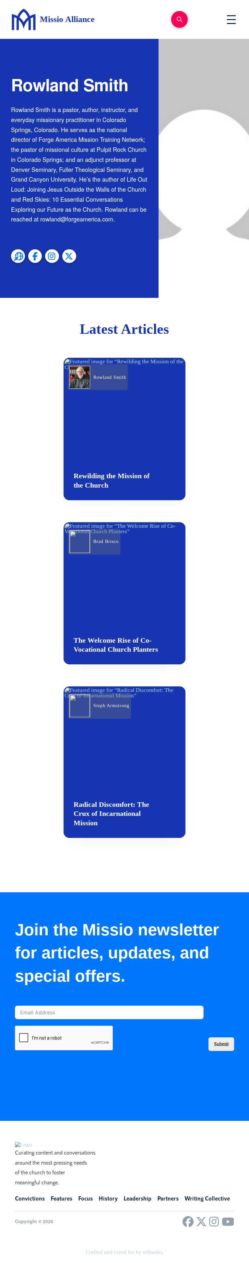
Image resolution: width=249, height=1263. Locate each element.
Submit (221, 1044)
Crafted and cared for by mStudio (124, 1252)
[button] (179, 19)
